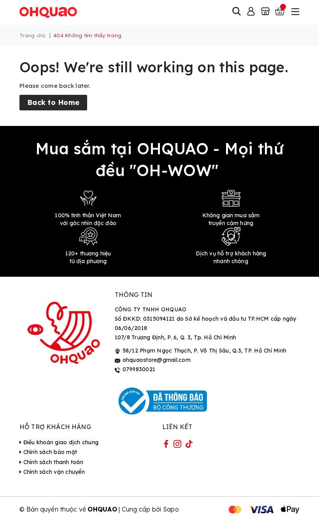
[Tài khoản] (251, 12)
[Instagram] (177, 445)
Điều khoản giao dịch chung (59, 442)
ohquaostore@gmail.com (157, 359)
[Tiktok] (189, 445)
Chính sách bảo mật (49, 452)
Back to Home (53, 102)
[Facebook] (166, 445)
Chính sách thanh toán (52, 462)
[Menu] (294, 12)
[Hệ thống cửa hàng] (265, 12)
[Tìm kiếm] (236, 12)
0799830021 (139, 369)
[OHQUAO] (48, 12)
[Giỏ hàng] (280, 12)
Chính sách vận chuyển (53, 471)
